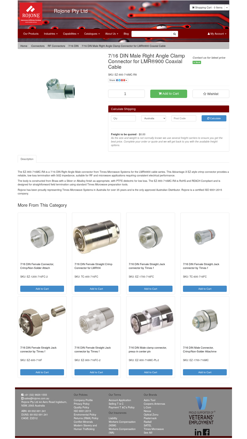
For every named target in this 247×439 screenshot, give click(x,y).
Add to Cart (170, 93)
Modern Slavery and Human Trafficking (85, 427)
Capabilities (70, 33)
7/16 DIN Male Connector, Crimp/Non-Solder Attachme (199, 349)
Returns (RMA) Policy (86, 418)
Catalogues (91, 33)
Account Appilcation (120, 400)
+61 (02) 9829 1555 (35, 394)
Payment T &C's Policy (122, 407)
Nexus (147, 411)
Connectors (37, 46)
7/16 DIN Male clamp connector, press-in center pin (148, 349)
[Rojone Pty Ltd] (30, 12)
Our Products (31, 33)
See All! (148, 432)
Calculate (215, 118)
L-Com (147, 407)
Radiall (148, 421)
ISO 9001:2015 (82, 411)
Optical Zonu (151, 414)
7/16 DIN (73, 46)
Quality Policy (81, 407)
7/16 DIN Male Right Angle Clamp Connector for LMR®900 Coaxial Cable (124, 46)
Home (23, 46)
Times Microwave (154, 429)
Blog (126, 33)
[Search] (174, 34)
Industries (50, 33)
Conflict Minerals (83, 421)
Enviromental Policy (85, 414)
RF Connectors (56, 46)
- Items (208, 7)
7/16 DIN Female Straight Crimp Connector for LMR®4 (93, 266)
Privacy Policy (82, 403)
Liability (113, 418)
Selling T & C (116, 403)
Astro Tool (149, 400)
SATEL (148, 425)
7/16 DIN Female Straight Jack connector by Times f (147, 266)
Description (27, 159)
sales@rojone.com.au (36, 398)
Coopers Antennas (154, 403)
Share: (112, 80)
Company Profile (83, 400)
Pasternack (150, 418)
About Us (110, 33)
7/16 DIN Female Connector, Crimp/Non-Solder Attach (37, 266)
